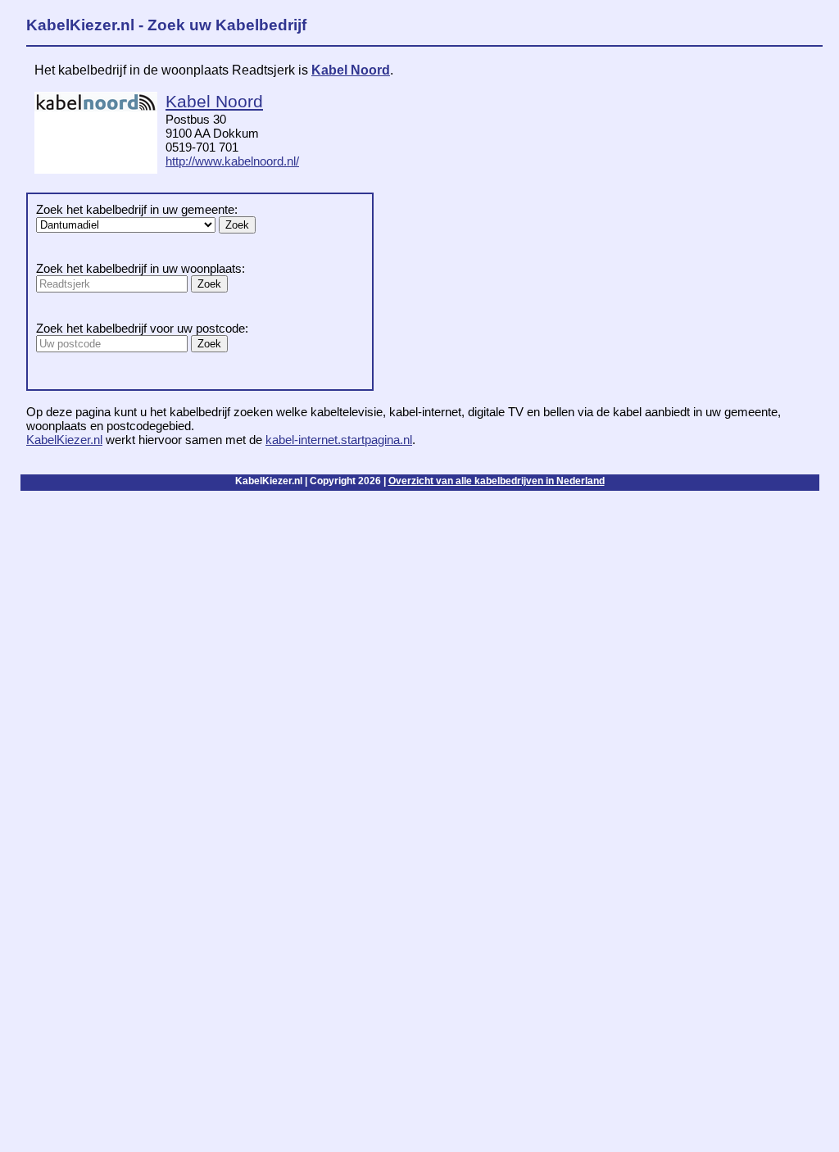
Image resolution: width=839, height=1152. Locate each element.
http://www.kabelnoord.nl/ (232, 161)
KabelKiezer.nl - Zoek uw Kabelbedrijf (166, 25)
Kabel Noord (350, 70)
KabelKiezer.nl (64, 440)
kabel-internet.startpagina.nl (338, 440)
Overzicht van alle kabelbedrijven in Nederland (496, 481)
